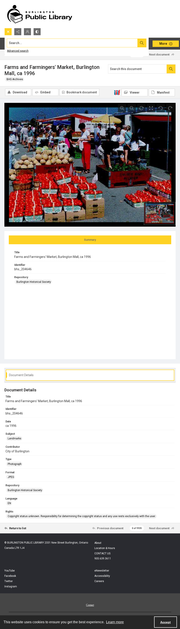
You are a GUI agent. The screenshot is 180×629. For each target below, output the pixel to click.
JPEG (11, 477)
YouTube (9, 570)
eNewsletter (101, 570)
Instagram (10, 586)
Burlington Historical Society (33, 281)
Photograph (15, 464)
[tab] (90, 240)
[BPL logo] (39, 14)
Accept (165, 622)
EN (9, 503)
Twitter (8, 581)
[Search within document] (171, 69)
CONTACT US (102, 553)
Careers (99, 581)
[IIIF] (117, 92)
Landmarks (14, 438)
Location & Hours (104, 548)
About (97, 542)
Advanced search (18, 50)
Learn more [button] (115, 622)
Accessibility (102, 575)
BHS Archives (15, 79)
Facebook (10, 575)
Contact (90, 605)
